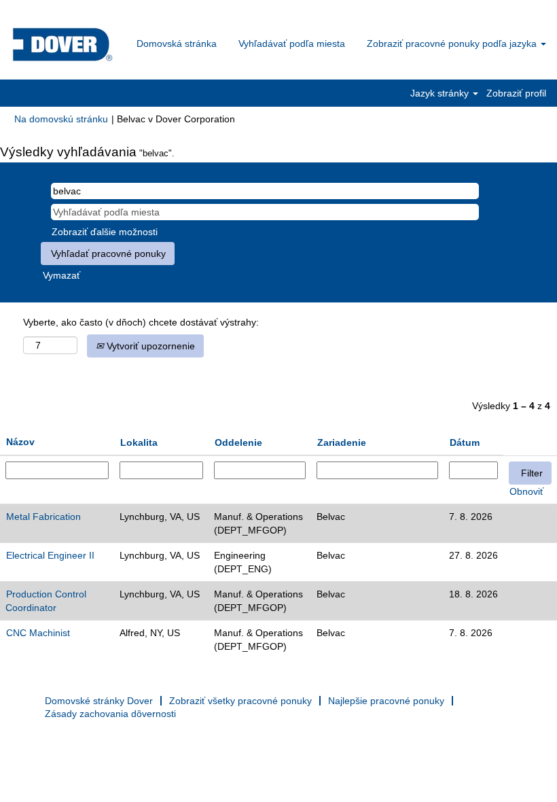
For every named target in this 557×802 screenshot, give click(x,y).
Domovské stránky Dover (99, 700)
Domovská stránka (177, 43)
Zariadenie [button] (341, 442)
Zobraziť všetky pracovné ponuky (240, 700)
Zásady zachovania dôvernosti (110, 713)
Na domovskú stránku (61, 119)
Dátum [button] (465, 442)
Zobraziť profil (516, 93)
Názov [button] (20, 441)
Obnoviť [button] (526, 491)
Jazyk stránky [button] (440, 93)
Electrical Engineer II (50, 555)
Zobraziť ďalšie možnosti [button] (105, 231)
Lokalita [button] (139, 442)
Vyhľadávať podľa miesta (291, 43)
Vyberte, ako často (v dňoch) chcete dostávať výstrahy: (141, 322)
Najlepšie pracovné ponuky (386, 700)
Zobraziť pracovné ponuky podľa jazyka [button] (453, 43)
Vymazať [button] (61, 275)
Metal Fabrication (43, 516)
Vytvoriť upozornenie (149, 346)
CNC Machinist (38, 632)
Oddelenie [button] (238, 442)
